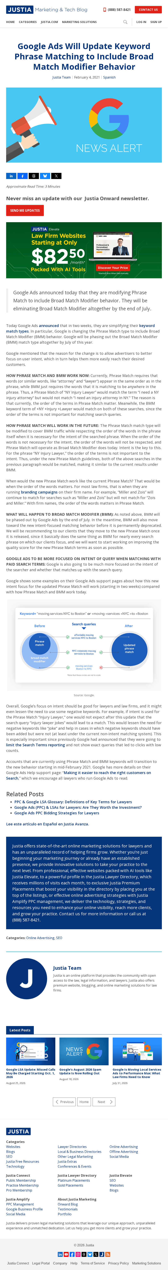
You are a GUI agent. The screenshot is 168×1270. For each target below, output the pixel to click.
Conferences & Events (74, 1166)
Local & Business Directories (79, 1151)
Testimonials (68, 1209)
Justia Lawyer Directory (77, 1175)
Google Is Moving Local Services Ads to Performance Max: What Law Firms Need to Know (137, 1073)
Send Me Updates (25, 210)
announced (49, 325)
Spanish (109, 77)
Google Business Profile (24, 1209)
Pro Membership (19, 1190)
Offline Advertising (124, 1151)
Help (73, 1263)
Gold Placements (70, 1185)
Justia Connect (18, 1175)
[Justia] (46, 10)
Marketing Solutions (146, 1263)
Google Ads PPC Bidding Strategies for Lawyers (56, 812)
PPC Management (20, 1204)
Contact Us (148, 10)
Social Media (119, 1156)
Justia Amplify (18, 1199)
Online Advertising (40, 938)
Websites (13, 1146)
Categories (15, 1141)
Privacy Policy (118, 1263)
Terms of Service (93, 1263)
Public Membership (21, 1180)
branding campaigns (39, 492)
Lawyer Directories (72, 1146)
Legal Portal (41, 1263)
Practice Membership (22, 1185)
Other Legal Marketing (75, 1156)
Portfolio (65, 1214)
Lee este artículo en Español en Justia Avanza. (47, 824)
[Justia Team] (26, 978)
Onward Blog (68, 1204)
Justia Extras (67, 1161)
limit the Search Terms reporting (35, 744)
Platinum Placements (74, 1180)
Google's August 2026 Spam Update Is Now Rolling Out (80, 1071)
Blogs (10, 1151)
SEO (59, 938)
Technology (15, 1166)
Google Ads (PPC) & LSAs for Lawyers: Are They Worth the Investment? (78, 807)
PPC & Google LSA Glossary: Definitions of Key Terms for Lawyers (73, 801)
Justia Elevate (121, 1175)
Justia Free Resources (22, 1161)
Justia (89, 1245)
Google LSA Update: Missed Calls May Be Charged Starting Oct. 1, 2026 (30, 1073)
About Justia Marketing (77, 1199)
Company (60, 1263)
